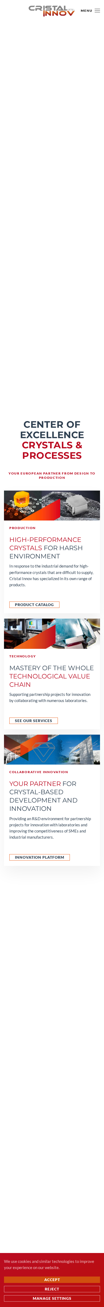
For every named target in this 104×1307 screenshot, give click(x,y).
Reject (52, 1289)
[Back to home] (52, 10)
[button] (90, 10)
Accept (52, 1279)
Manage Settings (52, 1298)
